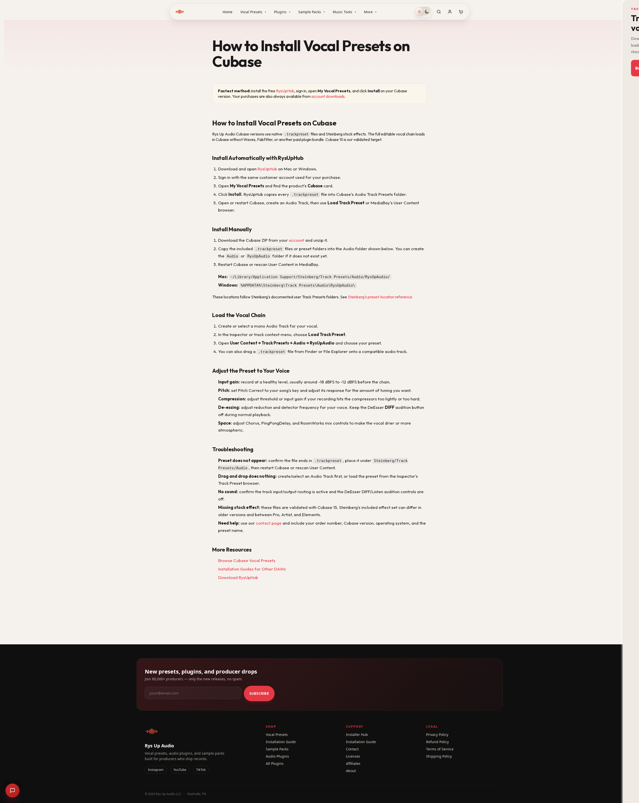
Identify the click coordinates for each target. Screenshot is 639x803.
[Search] (439, 12)
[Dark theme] (427, 11)
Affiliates (353, 763)
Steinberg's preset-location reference (380, 296)
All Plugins (275, 763)
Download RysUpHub (238, 577)
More (370, 11)
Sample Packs (311, 11)
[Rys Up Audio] (180, 12)
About (351, 770)
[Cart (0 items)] (461, 12)
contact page (269, 523)
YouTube (179, 769)
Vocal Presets (253, 11)
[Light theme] (419, 11)
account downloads (328, 96)
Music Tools (344, 11)
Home (227, 11)
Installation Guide (281, 741)
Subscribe (259, 693)
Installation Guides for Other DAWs (252, 569)
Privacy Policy (437, 734)
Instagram (155, 769)
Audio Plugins (277, 756)
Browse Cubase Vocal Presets (246, 560)
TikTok (201, 769)
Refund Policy (437, 741)
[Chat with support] (12, 791)
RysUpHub (285, 90)
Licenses (353, 756)
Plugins (282, 11)
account (296, 240)
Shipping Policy (439, 756)
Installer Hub (357, 734)
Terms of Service (440, 749)
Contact (352, 749)
